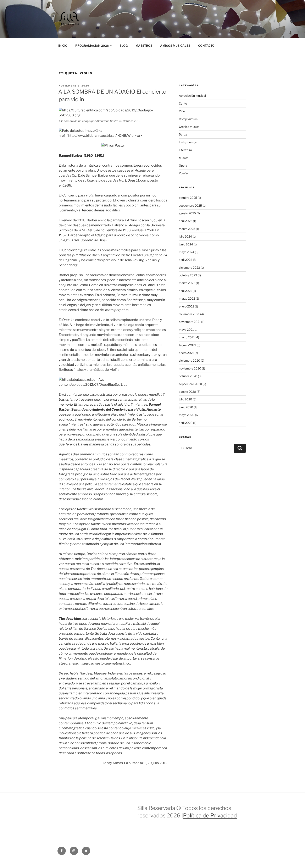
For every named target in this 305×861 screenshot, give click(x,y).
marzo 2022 (187, 298)
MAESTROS (143, 45)
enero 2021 (186, 353)
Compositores (188, 119)
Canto (183, 103)
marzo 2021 (187, 337)
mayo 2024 (186, 252)
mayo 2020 (186, 415)
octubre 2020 (188, 376)
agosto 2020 (187, 391)
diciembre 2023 (189, 267)
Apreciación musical (192, 95)
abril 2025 (185, 221)
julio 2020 (185, 399)
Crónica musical (189, 126)
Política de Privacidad (210, 815)
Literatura (185, 150)
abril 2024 (185, 259)
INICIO (62, 45)
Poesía (183, 173)
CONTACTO (206, 45)
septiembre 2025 (190, 205)
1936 (67, 185)
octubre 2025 (188, 197)
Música (184, 158)
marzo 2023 (187, 283)
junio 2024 (186, 244)
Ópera (183, 165)
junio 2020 (186, 407)
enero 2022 (186, 306)
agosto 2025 (187, 213)
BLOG (124, 45)
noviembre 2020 (190, 368)
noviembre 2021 (190, 321)
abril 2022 (185, 291)
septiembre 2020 (190, 384)
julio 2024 (185, 236)
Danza (183, 134)
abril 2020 (186, 422)
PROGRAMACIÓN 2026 (92, 45)
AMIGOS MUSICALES (175, 45)
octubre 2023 (188, 275)
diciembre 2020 (189, 360)
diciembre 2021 (189, 314)
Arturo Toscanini (139, 220)
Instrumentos (188, 142)
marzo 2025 (187, 228)
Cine (182, 111)
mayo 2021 (186, 329)
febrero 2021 (187, 345)
